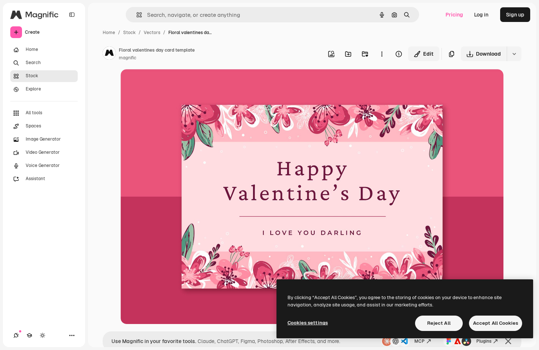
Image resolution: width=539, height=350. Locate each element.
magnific (127, 58)
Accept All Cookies (495, 323)
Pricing (454, 14)
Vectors (152, 33)
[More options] (381, 53)
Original (167, 83)
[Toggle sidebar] (72, 15)
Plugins (483, 341)
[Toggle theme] (42, 335)
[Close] (508, 341)
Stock (129, 33)
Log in (481, 14)
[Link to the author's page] (109, 54)
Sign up (515, 14)
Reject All (439, 323)
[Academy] (29, 335)
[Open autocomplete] (136, 15)
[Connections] (16, 335)
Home (109, 33)
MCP (419, 341)
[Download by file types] (514, 53)
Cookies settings (307, 323)
